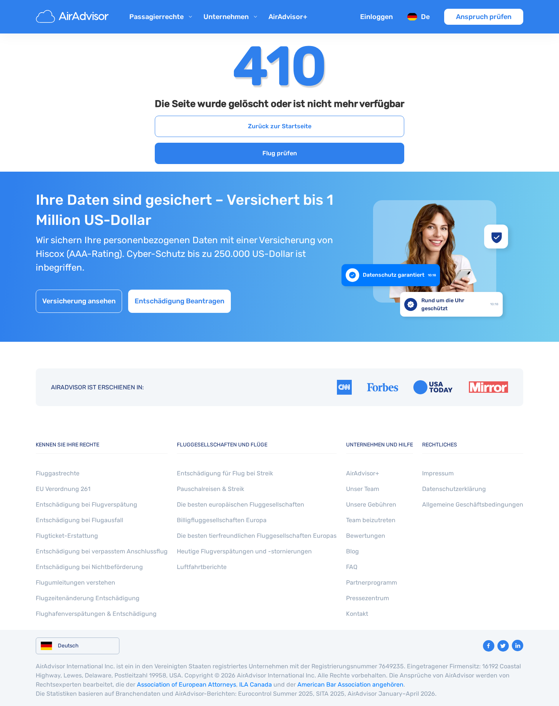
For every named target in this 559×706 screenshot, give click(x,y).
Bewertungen (365, 535)
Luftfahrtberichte (202, 567)
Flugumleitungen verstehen (75, 582)
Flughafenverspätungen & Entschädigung (96, 613)
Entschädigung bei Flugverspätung (86, 504)
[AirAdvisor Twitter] (503, 646)
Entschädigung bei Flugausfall (79, 520)
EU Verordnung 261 (63, 488)
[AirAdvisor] (73, 16)
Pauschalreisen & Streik (210, 488)
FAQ (351, 567)
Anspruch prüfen (483, 17)
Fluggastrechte (57, 473)
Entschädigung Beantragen (179, 301)
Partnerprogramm (371, 582)
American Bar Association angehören (350, 684)
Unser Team (362, 488)
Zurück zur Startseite (279, 126)
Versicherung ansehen (79, 301)
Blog (352, 551)
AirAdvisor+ (287, 17)
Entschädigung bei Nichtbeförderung (89, 567)
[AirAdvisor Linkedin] (517, 645)
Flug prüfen (279, 153)
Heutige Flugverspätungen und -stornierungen (244, 551)
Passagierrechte (156, 17)
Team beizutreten (370, 520)
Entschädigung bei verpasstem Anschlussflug (102, 551)
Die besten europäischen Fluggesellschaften (240, 504)
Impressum (438, 473)
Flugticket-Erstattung (67, 535)
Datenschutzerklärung (454, 488)
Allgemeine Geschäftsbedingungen (472, 504)
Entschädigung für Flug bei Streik (225, 473)
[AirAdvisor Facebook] (488, 646)
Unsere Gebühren (371, 504)
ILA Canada (255, 684)
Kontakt (357, 613)
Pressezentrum (367, 598)
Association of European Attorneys (186, 684)
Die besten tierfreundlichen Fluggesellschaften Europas (257, 535)
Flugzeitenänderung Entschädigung (88, 598)
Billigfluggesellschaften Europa (222, 520)
